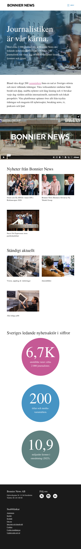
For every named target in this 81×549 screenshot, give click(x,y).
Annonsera (10, 513)
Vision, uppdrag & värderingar (18, 280)
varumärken (35, 83)
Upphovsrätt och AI (13, 533)
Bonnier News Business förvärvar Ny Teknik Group (56, 198)
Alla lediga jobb (13, 315)
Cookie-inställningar (13, 530)
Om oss (9, 521)
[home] (21, 5)
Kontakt (9, 519)
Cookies (9, 527)
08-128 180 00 (17, 498)
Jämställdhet (46, 280)
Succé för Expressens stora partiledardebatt (17, 234)
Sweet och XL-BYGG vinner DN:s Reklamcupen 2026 (20, 198)
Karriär (9, 516)
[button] (70, 5)
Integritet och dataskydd (15, 524)
